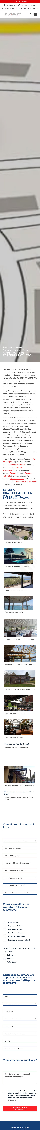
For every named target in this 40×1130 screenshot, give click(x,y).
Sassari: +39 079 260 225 (30, 8)
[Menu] (34, 14)
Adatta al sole (13, 922)
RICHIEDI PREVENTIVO (20, 1)
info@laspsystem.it (11, 5)
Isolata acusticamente (16, 936)
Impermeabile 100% (16, 926)
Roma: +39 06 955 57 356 (12, 8)
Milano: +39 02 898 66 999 (28, 5)
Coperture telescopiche (20, 1127)
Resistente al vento (15, 929)
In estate (10, 959)
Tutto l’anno (12, 962)
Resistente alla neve (16, 933)
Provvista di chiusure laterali (19, 940)
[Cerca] (30, 14)
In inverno (11, 955)
